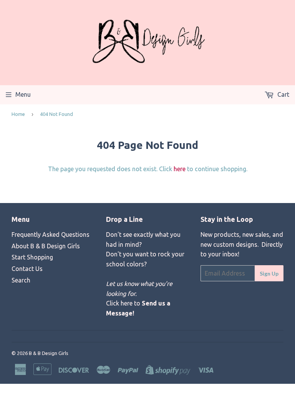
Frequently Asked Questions (50, 234)
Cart (282, 94)
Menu (23, 94)
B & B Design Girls (48, 353)
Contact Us (27, 268)
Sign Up (269, 273)
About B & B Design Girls (46, 246)
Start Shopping (32, 257)
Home (18, 114)
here (180, 168)
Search (21, 280)
